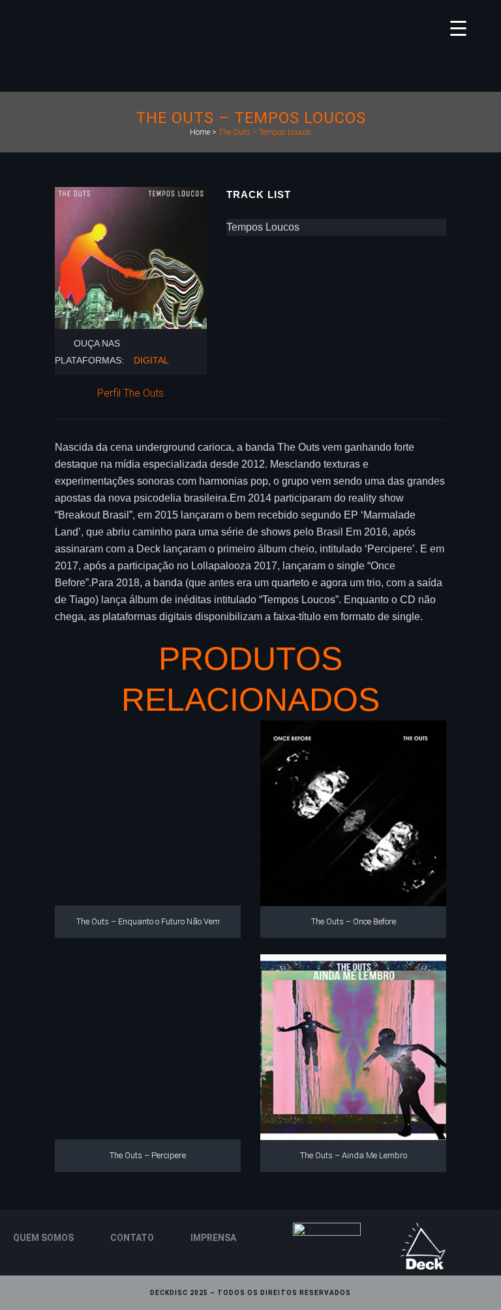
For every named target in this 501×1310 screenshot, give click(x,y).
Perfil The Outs (130, 393)
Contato (132, 1237)
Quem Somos (43, 1237)
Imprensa (213, 1237)
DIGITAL (151, 360)
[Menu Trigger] (458, 28)
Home (200, 132)
